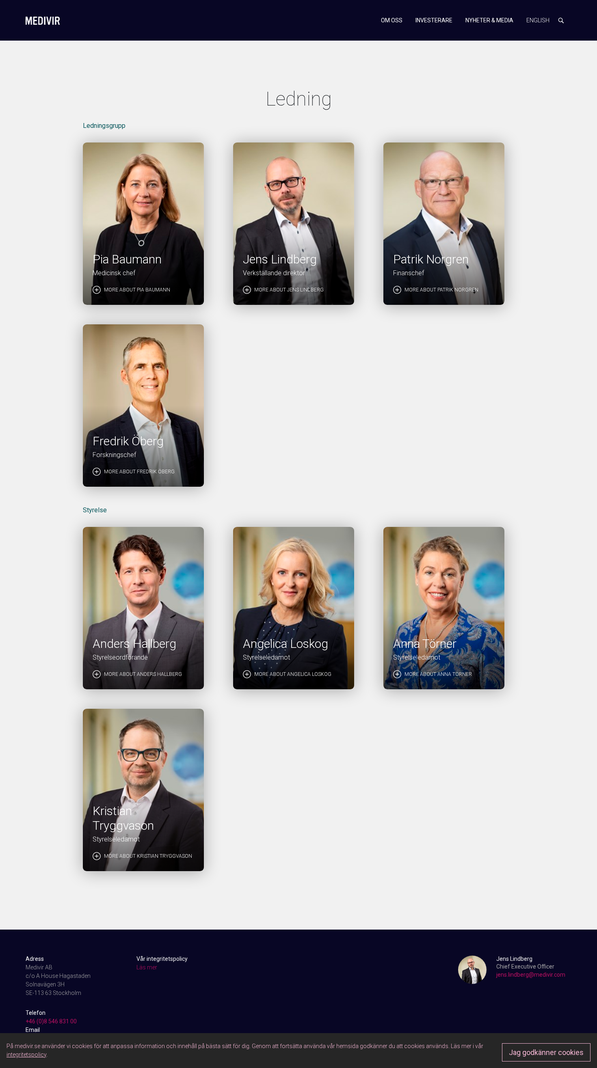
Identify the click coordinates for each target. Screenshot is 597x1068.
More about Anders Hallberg (143, 674)
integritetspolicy (26, 1054)
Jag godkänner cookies (546, 1052)
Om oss (391, 20)
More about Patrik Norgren (441, 290)
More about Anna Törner (438, 674)
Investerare (433, 20)
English (537, 20)
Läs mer (146, 967)
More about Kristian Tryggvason (148, 856)
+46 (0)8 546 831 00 (51, 1021)
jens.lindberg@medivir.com (530, 974)
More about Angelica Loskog (292, 674)
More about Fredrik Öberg (139, 472)
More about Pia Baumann (137, 290)
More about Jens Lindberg (289, 290)
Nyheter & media (489, 20)
